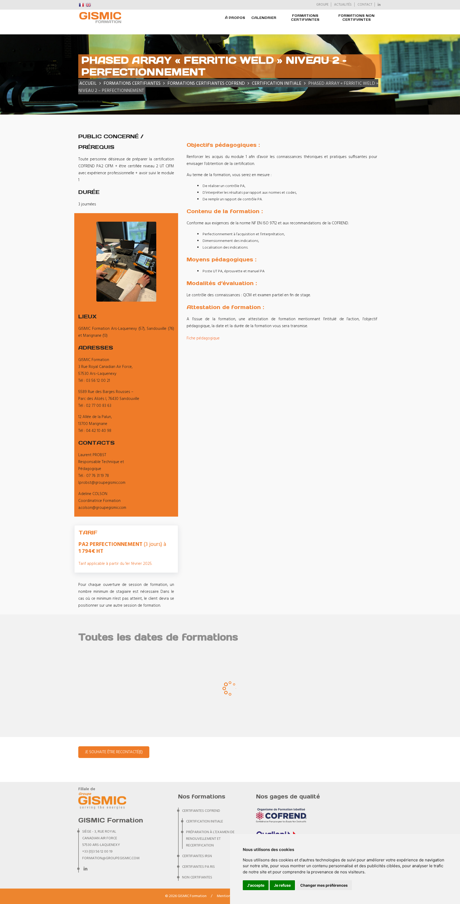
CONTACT (365, 4)
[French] (81, 4)
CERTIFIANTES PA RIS (198, 867)
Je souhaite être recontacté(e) (114, 752)
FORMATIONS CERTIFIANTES (305, 18)
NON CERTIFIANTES (197, 877)
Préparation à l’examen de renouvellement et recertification (210, 839)
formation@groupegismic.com (110, 858)
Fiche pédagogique (203, 338)
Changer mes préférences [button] (324, 885)
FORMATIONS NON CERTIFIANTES (356, 18)
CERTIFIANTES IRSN (197, 856)
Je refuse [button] (282, 885)
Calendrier (263, 18)
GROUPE (322, 4)
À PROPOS (235, 18)
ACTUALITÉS (343, 4)
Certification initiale (204, 821)
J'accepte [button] (255, 885)
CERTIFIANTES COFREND (201, 811)
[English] (88, 4)
